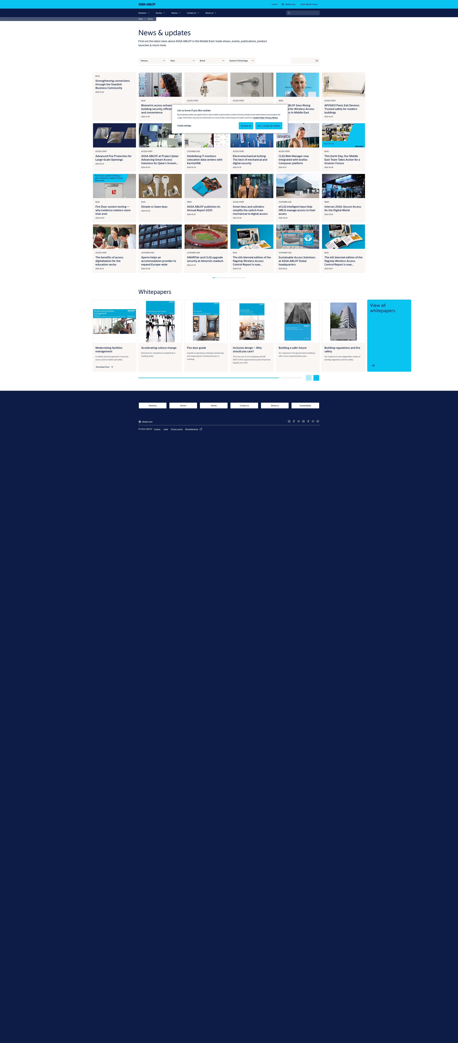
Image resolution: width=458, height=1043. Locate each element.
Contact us (191, 13)
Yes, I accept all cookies (269, 125)
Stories (174, 13)
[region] (230, 118)
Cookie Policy (259, 117)
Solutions (142, 13)
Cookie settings (184, 125)
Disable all (246, 125)
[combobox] (303, 12)
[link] (274, 4)
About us (209, 13)
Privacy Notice (271, 117)
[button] (148, 13)
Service (159, 13)
